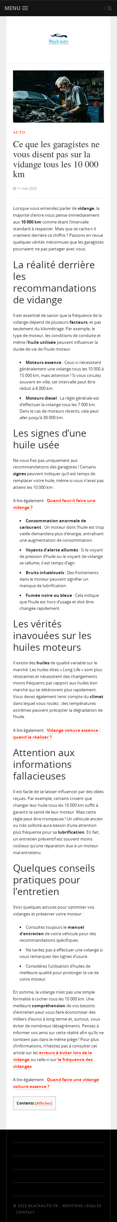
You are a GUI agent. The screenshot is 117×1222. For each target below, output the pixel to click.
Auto (19, 132)
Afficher (43, 1103)
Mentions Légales (81, 1205)
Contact (25, 1212)
